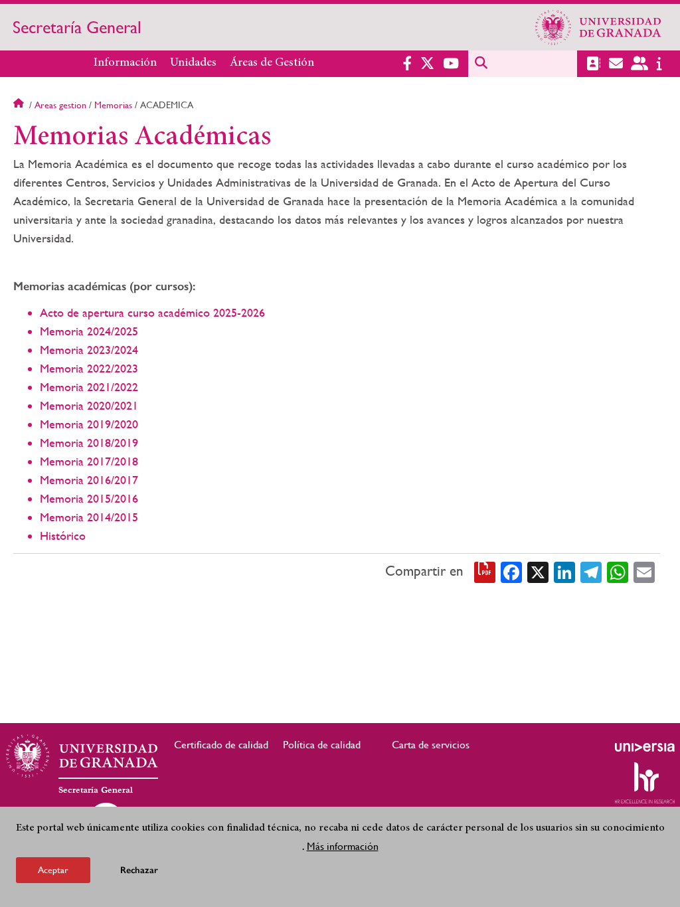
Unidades (193, 63)
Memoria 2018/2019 (89, 443)
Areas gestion (60, 105)
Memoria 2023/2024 (89, 350)
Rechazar (139, 870)
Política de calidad (322, 744)
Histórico (63, 535)
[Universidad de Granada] (598, 27)
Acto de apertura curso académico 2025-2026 (152, 312)
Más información (343, 846)
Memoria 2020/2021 (89, 405)
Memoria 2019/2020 (89, 424)
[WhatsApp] (617, 571)
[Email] (644, 571)
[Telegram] (591, 571)
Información (125, 63)
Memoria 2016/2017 (89, 480)
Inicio (20, 105)
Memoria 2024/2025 (89, 331)
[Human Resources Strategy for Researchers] (645, 782)
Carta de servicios (430, 744)
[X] (538, 571)
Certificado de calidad (221, 744)
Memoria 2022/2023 (89, 368)
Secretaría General (77, 27)
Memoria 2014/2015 (89, 517)
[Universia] (645, 747)
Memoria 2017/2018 (89, 461)
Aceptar (53, 870)
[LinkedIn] (564, 571)
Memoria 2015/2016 (89, 498)
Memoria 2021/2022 (89, 387)
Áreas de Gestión (272, 63)
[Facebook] (511, 571)
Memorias (113, 105)
